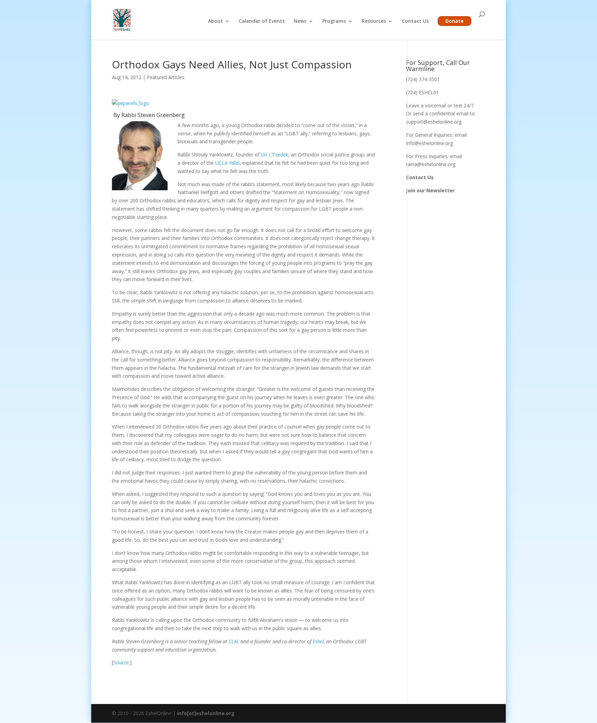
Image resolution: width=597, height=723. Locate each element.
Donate (454, 21)
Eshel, (319, 641)
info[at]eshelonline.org (206, 713)
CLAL (234, 641)
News (300, 21)
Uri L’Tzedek (274, 154)
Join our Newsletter (430, 190)
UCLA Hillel (227, 163)
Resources (374, 21)
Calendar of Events (262, 21)
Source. (121, 662)
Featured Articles (165, 77)
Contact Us (415, 21)
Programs (334, 21)
